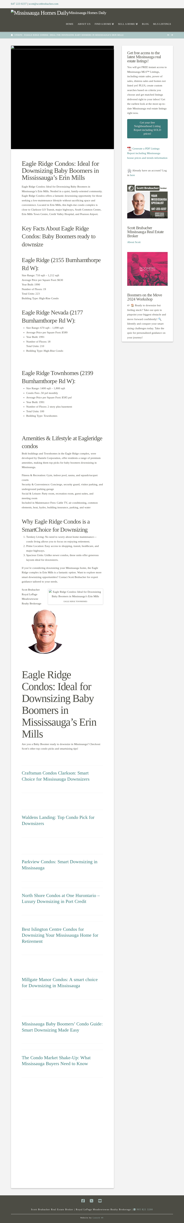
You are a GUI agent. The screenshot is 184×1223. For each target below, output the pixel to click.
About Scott (134, 242)
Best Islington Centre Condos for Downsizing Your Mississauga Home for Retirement (60, 935)
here (132, 175)
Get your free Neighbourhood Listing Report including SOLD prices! (147, 128)
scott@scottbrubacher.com (43, 3)
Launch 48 (98, 1218)
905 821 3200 (144, 1209)
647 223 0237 (19, 3)
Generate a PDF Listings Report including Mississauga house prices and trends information (147, 153)
